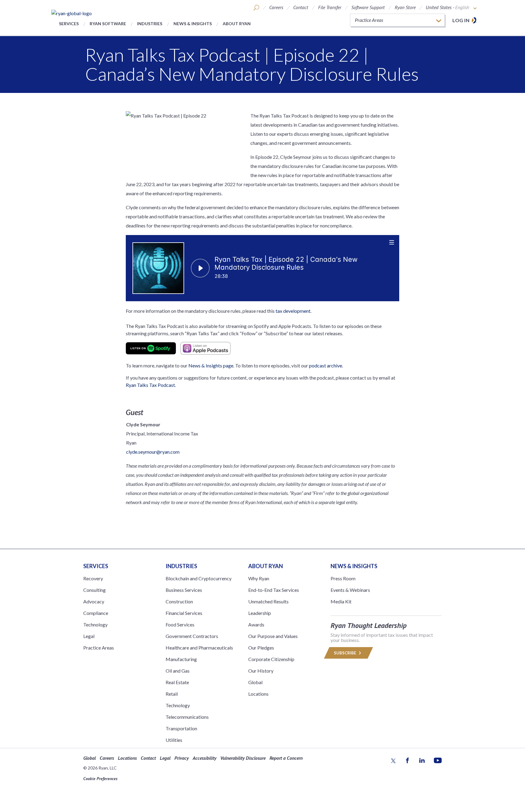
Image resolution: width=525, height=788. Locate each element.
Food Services (180, 624)
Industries (149, 23)
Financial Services (184, 613)
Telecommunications (187, 717)
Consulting (94, 590)
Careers (276, 7)
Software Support (368, 7)
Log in (460, 20)
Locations (258, 694)
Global (255, 682)
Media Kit (341, 601)
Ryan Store (405, 7)
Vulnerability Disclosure (243, 758)
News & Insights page (210, 365)
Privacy (181, 758)
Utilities (174, 740)
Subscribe (345, 652)
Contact (300, 7)
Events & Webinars (350, 590)
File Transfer (329, 7)
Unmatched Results (268, 601)
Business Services (184, 590)
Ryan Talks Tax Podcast (150, 385)
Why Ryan (258, 578)
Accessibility (204, 758)
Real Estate (177, 682)
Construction (179, 601)
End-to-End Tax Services (273, 590)
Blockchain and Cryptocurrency (199, 578)
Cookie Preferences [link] (100, 778)
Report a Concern (286, 758)
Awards (256, 624)
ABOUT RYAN (265, 566)
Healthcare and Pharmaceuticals (199, 647)
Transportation (181, 728)
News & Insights (192, 23)
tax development (293, 311)
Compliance (95, 613)
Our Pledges (261, 647)
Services (69, 23)
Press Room (343, 578)
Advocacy (93, 601)
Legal (88, 636)
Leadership (259, 613)
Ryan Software (108, 23)
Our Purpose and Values (273, 636)
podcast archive (325, 365)
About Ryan (237, 23)
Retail (172, 694)
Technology (95, 624)
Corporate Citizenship (271, 659)
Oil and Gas (178, 671)
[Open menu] (392, 242)
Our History (260, 671)
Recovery (93, 578)
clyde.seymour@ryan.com (153, 452)
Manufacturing (181, 659)
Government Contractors (192, 636)
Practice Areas (98, 647)
